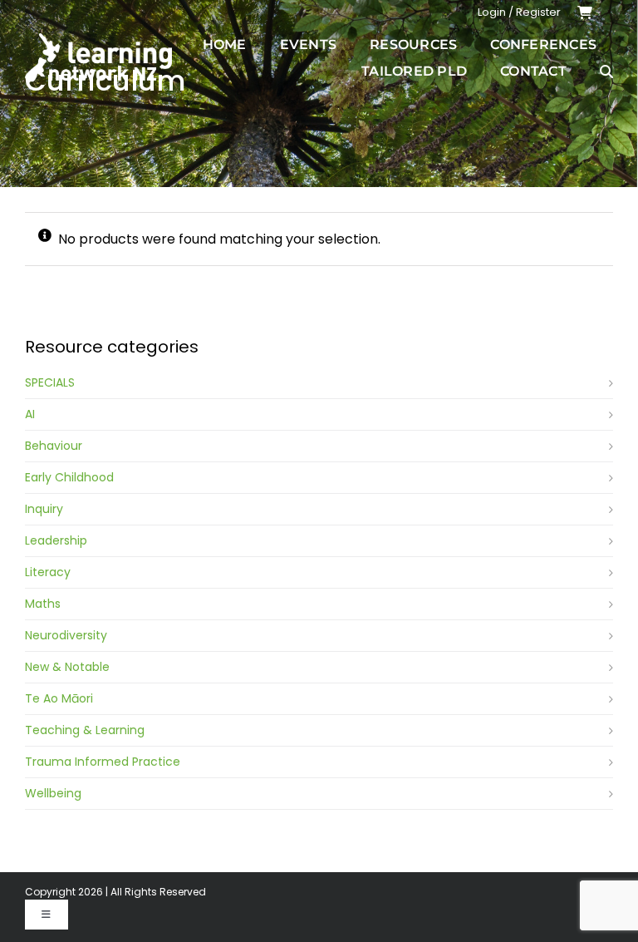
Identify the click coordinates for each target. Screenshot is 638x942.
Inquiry (44, 509)
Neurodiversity (66, 635)
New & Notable (67, 666)
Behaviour (53, 445)
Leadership (56, 540)
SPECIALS (50, 382)
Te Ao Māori (59, 698)
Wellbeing (53, 793)
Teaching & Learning (85, 730)
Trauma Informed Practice (102, 761)
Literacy (48, 572)
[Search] (606, 71)
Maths (43, 603)
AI (30, 414)
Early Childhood (69, 477)
